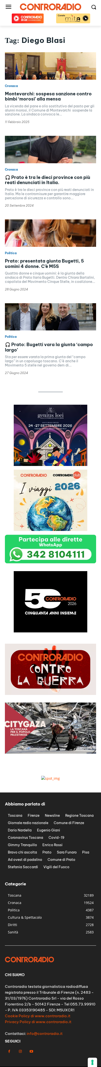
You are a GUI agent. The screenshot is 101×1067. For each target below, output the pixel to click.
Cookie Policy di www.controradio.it (37, 1016)
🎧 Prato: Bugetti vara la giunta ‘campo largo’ (49, 347)
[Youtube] (31, 1051)
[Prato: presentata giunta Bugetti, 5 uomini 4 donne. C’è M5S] (50, 233)
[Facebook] (9, 1051)
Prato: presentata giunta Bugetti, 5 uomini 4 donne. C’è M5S (44, 263)
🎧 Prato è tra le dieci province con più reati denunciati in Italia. (47, 180)
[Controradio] (50, 6)
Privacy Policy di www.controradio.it (38, 1021)
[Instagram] (20, 1051)
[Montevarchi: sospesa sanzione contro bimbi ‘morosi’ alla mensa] (50, 66)
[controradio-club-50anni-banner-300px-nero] (50, 529)
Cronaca (11, 86)
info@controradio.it (45, 1033)
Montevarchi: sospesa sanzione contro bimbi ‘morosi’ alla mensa (48, 96)
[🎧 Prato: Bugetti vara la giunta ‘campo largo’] (50, 317)
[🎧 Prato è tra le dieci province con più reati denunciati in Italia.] (50, 149)
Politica (11, 253)
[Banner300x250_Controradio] (50, 464)
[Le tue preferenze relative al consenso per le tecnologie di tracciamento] (92, 1062)
